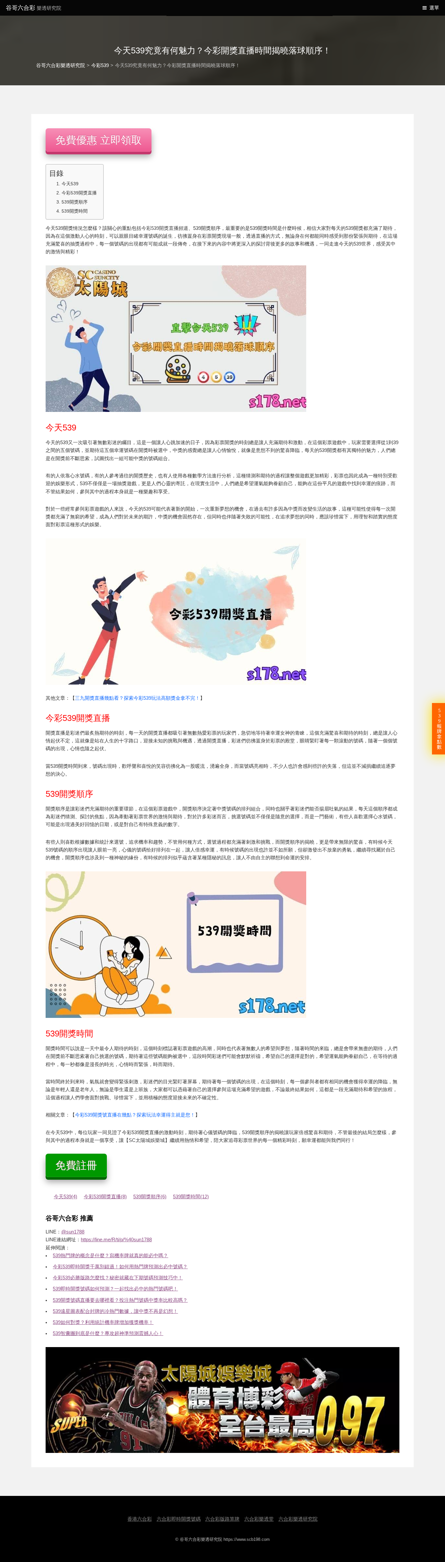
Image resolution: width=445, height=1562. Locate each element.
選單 (434, 7)
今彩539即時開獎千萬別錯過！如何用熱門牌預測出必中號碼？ (120, 1266)
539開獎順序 (75, 201)
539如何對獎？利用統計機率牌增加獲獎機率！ (103, 1322)
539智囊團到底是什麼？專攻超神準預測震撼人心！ (108, 1333)
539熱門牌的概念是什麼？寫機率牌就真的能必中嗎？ (110, 1255)
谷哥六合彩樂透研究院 (60, 65)
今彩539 (100, 65)
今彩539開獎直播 (79, 192)
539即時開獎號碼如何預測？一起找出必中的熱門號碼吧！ (115, 1288)
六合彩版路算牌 (222, 1519)
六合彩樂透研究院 (298, 1519)
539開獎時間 (75, 211)
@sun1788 (72, 1231)
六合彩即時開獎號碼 (179, 1519)
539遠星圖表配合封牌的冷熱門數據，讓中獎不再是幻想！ (115, 1311)
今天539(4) (65, 1196)
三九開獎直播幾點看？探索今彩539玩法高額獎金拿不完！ (137, 698)
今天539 (70, 183)
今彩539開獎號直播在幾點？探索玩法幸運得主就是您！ (135, 1115)
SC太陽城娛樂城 (147, 1140)
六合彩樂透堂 (259, 1519)
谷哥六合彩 (33, 7)
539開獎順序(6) (149, 1196)
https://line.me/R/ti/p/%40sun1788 (116, 1239)
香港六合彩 (139, 1519)
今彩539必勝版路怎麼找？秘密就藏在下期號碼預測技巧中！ (118, 1277)
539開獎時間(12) (191, 1196)
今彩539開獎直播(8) (105, 1196)
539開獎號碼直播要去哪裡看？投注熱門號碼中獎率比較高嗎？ (120, 1300)
